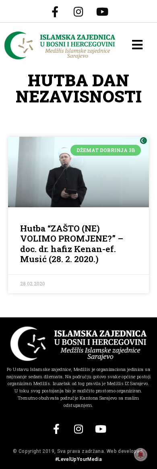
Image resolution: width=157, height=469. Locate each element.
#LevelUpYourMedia (78, 459)
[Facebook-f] (55, 11)
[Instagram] (78, 11)
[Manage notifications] (140, 454)
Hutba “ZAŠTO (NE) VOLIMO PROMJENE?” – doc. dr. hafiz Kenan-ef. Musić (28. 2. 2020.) (71, 244)
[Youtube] (102, 11)
